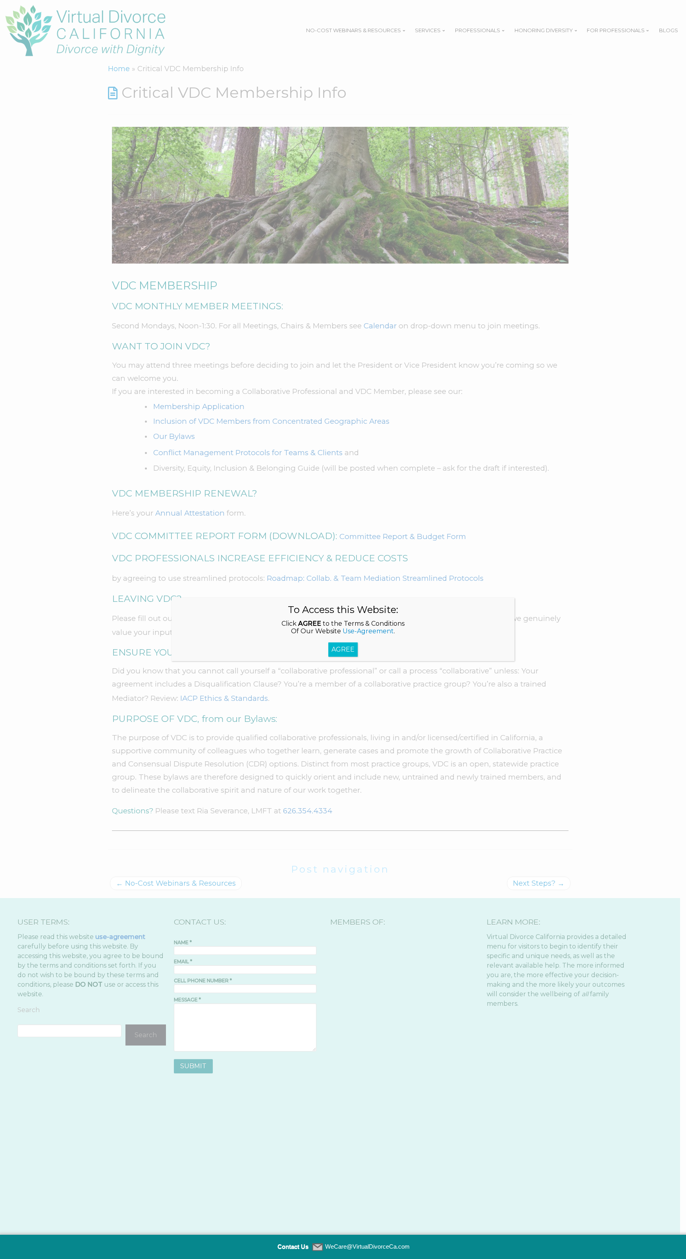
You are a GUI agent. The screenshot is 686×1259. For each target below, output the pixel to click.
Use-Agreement (368, 631)
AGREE (343, 649)
